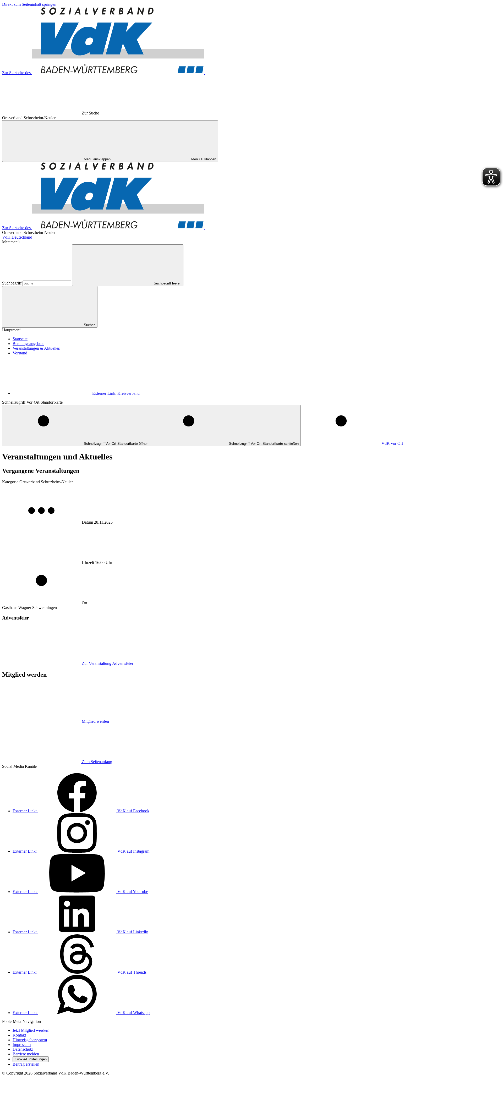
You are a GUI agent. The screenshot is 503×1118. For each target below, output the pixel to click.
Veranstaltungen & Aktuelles (36, 348)
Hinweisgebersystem (30, 1040)
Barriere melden (26, 1054)
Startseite (20, 339)
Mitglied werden (95, 721)
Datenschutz (23, 1049)
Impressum (22, 1044)
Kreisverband (116, 393)
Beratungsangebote (28, 343)
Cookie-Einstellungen (31, 1059)
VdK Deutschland (17, 237)
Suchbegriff (12, 283)
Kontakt (19, 1035)
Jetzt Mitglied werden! (31, 1030)
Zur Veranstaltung (107, 663)
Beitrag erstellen (26, 1064)
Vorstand (20, 353)
